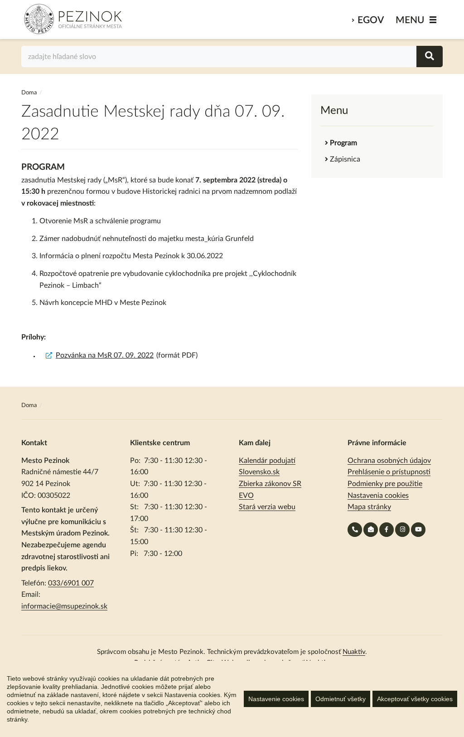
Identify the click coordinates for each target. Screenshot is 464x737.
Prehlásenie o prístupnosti (389, 472)
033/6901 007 (71, 583)
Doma (29, 93)
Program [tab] (343, 143)
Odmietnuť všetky (340, 699)
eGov (371, 20)
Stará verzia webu (267, 507)
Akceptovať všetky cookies (415, 699)
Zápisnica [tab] (345, 159)
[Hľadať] (429, 56)
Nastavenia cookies (378, 495)
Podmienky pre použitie (385, 483)
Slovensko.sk (259, 472)
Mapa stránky (369, 507)
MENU (410, 20)
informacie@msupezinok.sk (64, 606)
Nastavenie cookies (276, 699)
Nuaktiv (354, 652)
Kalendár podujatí (267, 460)
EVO (246, 495)
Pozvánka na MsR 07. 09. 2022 (105, 355)
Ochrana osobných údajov (389, 460)
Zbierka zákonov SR (270, 483)
